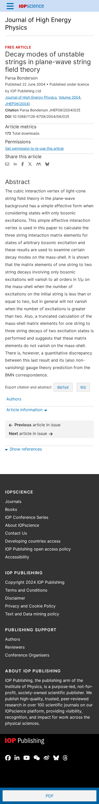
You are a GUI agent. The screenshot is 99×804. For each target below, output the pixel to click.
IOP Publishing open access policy (38, 549)
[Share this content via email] (7, 163)
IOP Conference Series (26, 517)
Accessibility (17, 556)
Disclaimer (15, 598)
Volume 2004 (69, 97)
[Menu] (10, 6)
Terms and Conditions (26, 590)
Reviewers (15, 647)
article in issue (37, 424)
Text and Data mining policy (32, 613)
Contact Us (16, 533)
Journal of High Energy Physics (31, 97)
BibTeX (63, 387)
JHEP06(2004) (17, 103)
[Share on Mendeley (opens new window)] (38, 163)
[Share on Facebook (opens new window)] (22, 163)
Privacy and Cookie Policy (30, 605)
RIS (83, 387)
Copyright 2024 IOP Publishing (34, 582)
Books (11, 509)
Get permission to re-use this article (34, 148)
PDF (68, 796)
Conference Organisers (27, 655)
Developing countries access (32, 541)
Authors (12, 639)
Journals (13, 501)
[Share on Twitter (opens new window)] (30, 163)
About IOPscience (22, 525)
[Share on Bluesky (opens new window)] (47, 163)
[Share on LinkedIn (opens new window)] (15, 163)
